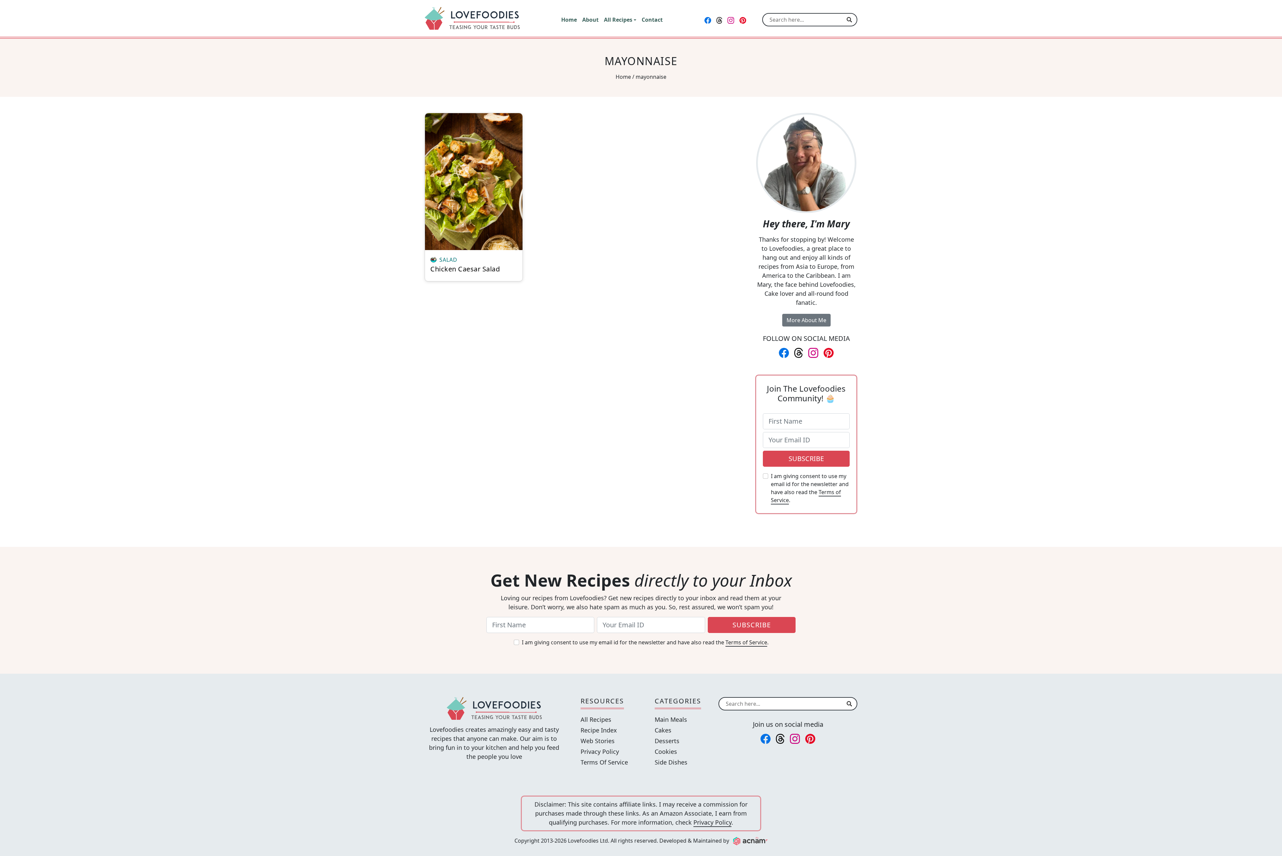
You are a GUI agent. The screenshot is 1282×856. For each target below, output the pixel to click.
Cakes (663, 730)
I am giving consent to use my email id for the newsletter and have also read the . (810, 488)
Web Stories (598, 741)
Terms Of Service (604, 762)
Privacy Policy (600, 751)
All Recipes (596, 719)
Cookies (666, 751)
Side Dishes (671, 762)
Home (623, 76)
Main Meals (671, 719)
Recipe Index (599, 730)
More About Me (806, 320)
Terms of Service (746, 642)
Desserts (667, 741)
